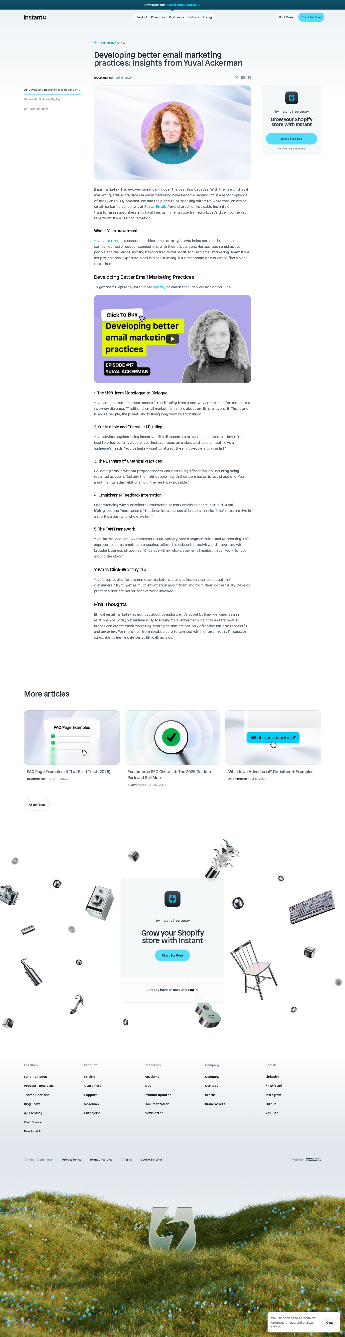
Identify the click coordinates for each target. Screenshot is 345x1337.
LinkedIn (272, 1076)
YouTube (272, 1113)
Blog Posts (32, 1104)
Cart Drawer (33, 1122)
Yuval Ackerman (107, 240)
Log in (193, 990)
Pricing (89, 1076)
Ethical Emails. (156, 206)
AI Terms (126, 1159)
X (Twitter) (274, 1085)
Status (210, 1095)
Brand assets (215, 1104)
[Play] (172, 339)
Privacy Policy (71, 1159)
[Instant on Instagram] (236, 77)
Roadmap (91, 1104)
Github (271, 1104)
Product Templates (39, 1085)
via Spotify (156, 287)
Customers (92, 1085)
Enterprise (92, 1113)
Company (212, 1076)
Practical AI (33, 1131)
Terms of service (101, 1159)
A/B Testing (33, 1113)
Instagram (273, 1095)
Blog (148, 1085)
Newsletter (154, 1113)
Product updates (158, 1095)
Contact (211, 1085)
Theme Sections (36, 1095)
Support (90, 1095)
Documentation (157, 1104)
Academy (152, 1076)
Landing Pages (35, 1076)
